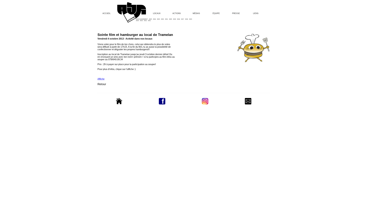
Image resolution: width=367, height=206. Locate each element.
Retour (101, 84)
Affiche (101, 79)
